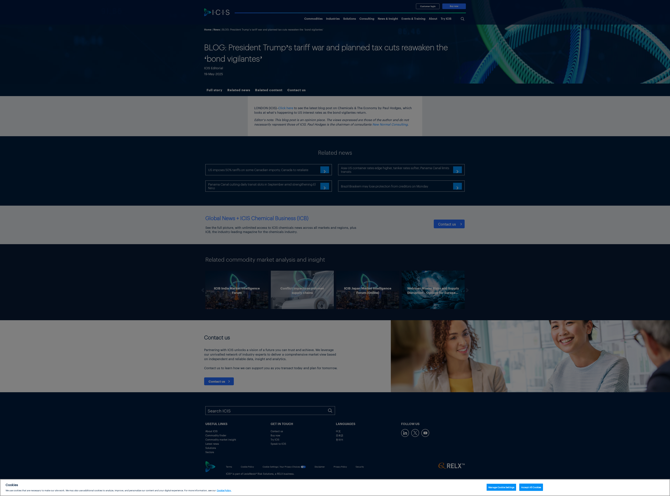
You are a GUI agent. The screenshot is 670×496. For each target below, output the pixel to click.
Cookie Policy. (224, 490)
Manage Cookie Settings (501, 487)
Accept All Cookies (531, 487)
